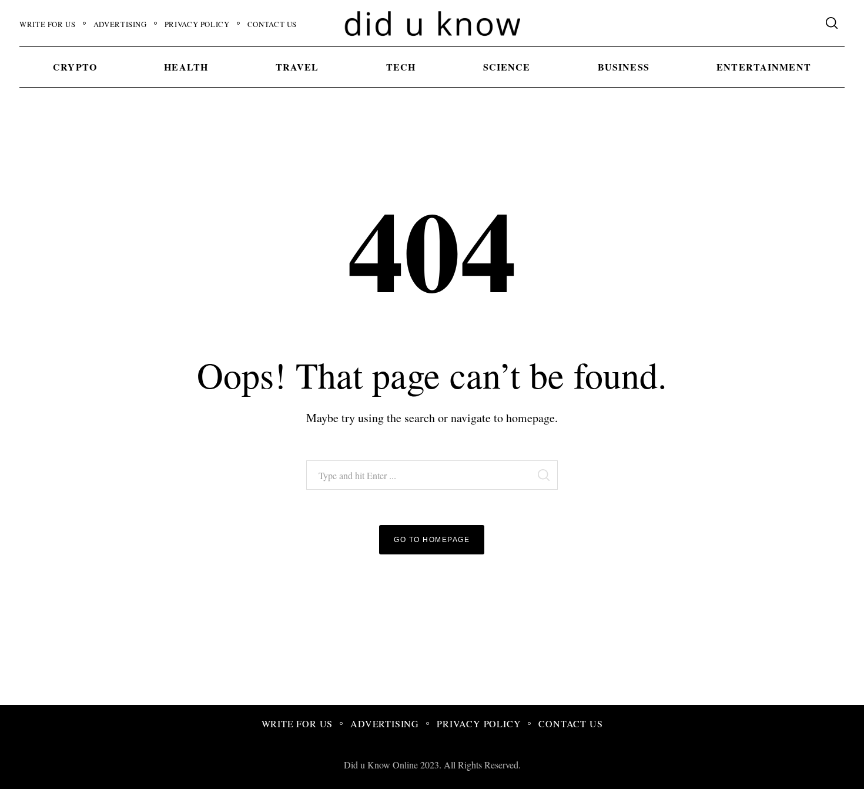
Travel (297, 66)
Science (507, 66)
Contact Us (272, 24)
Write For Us (47, 24)
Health (186, 66)
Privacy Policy (197, 24)
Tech (401, 66)
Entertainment (763, 66)
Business (623, 66)
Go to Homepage (432, 540)
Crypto (75, 66)
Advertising (120, 24)
